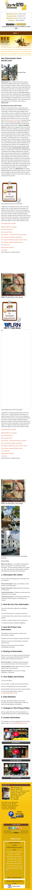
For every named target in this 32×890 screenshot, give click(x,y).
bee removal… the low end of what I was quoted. (14, 234)
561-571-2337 (22, 18)
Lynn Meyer (4, 250)
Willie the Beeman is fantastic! (9, 227)
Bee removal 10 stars (6, 232)
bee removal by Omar (7, 229)
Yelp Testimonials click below (8, 223)
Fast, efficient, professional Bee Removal (11, 242)
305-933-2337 (22, 14)
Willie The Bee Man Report (14, 877)
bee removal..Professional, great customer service (14, 239)
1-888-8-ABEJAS (19, 20)
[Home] (16, 5)
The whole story (5, 245)
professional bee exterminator (13, 120)
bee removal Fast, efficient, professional (11, 237)
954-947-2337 (21, 16)
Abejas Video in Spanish (7, 247)
